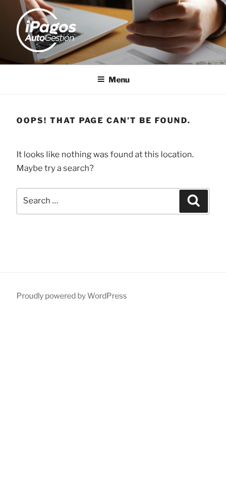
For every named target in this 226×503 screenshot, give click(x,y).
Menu (119, 79)
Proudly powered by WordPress (71, 295)
